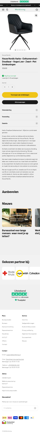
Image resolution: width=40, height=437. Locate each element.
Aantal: (4, 83)
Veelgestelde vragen (28, 323)
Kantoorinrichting (7, 327)
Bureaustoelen (6, 320)
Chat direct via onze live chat (15, 359)
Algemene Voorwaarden (29, 334)
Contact (4, 344)
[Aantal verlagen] (4, 87)
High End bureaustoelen (9, 390)
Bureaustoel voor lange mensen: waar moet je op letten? (15, 233)
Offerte (4, 341)
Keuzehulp (5, 334)
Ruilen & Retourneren (28, 327)
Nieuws (24, 341)
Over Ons (25, 320)
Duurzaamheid (26, 337)
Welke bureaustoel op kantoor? (8, 382)
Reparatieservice (7, 330)
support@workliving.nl (13, 355)
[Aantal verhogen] (12, 87)
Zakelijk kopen (6, 378)
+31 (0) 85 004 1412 (13, 365)
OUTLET (4, 337)
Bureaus (4, 323)
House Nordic (6, 55)
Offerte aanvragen (20, 102)
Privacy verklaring (27, 330)
